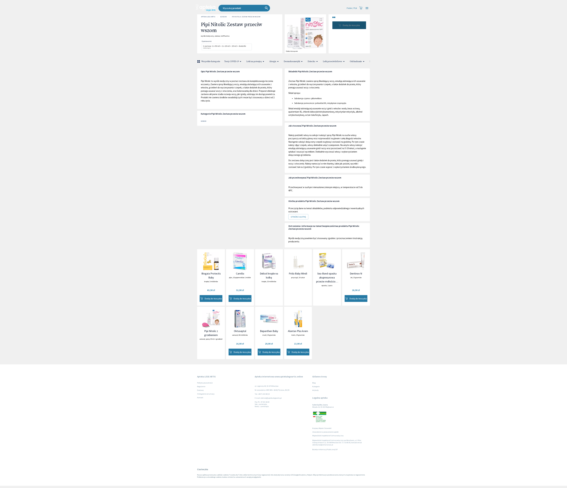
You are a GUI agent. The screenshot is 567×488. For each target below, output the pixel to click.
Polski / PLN (352, 8)
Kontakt (200, 397)
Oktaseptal (240, 331)
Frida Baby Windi (298, 273)
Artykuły (315, 390)
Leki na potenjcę (254, 61)
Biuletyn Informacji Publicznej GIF (325, 449)
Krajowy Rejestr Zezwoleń (321, 428)
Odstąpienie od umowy (206, 394)
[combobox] (260, 8)
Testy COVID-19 (231, 61)
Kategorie (316, 386)
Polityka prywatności (205, 383)
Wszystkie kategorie (210, 61)
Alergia (272, 61)
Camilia (240, 273)
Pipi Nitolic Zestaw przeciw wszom (246, 17)
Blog (314, 383)
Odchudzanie (356, 61)
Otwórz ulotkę (298, 216)
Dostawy (200, 390)
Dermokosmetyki (292, 61)
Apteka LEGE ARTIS (208, 17)
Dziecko (223, 17)
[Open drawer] (367, 8)
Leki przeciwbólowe (332, 61)
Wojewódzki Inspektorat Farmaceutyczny (328, 435)
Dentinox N (356, 273)
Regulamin (201, 386)
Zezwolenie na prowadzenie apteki (325, 432)
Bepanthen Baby (269, 331)
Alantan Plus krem (298, 331)
